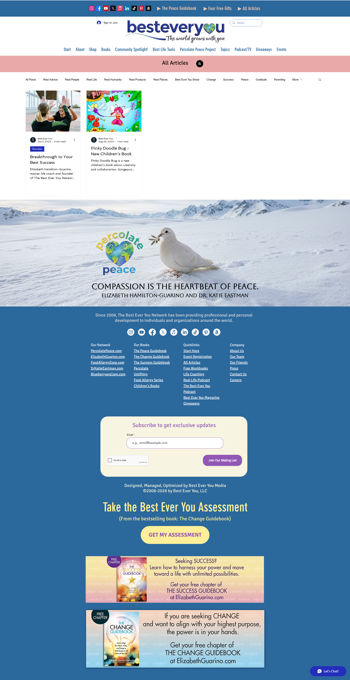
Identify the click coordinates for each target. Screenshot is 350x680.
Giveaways (191, 403)
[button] (80, 49)
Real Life (91, 79)
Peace (244, 79)
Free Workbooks (195, 368)
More (295, 79)
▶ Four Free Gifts (218, 8)
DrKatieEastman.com (107, 368)
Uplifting (141, 374)
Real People (72, 79)
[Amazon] (148, 8)
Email (130, 435)
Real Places (160, 79)
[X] (113, 8)
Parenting (279, 79)
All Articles (191, 362)
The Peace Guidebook (150, 350)
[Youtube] (105, 8)
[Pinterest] (141, 8)
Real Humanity (113, 79)
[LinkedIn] (127, 8)
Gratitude (261, 79)
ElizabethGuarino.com (108, 356)
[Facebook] (98, 8)
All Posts (31, 79)
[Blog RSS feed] (199, 64)
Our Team (237, 356)
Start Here (191, 350)
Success (228, 79)
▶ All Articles (249, 8)
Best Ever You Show (187, 79)
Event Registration (197, 356)
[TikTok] (134, 8)
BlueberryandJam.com (108, 374)
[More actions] (75, 140)
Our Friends (239, 362)
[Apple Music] (120, 8)
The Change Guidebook (151, 356)
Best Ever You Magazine (201, 397)
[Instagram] (91, 8)
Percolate (141, 368)
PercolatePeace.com (106, 350)
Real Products (137, 79)
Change (211, 79)
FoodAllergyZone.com (107, 362)
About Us (237, 350)
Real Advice (50, 79)
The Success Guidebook (152, 362)
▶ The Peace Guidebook (176, 8)
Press (234, 368)
